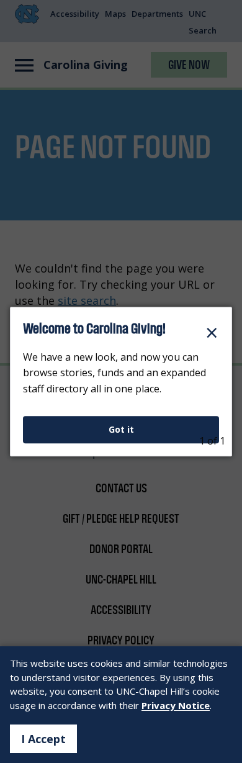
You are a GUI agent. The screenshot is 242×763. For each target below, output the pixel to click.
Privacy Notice (175, 705)
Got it (121, 429)
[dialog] (121, 381)
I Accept (43, 738)
